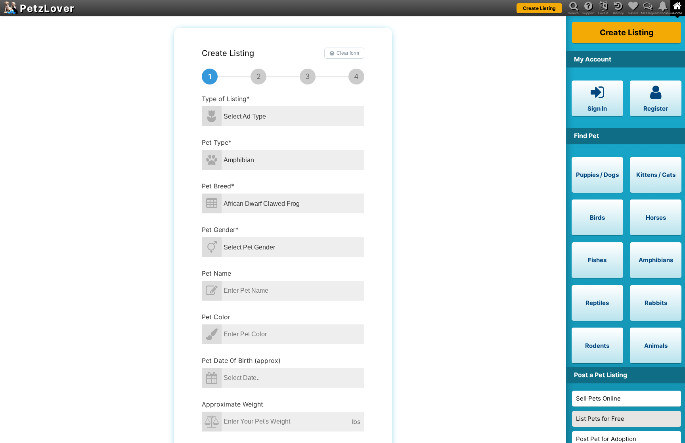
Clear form (348, 53)
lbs (356, 422)
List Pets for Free (600, 418)
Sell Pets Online (598, 398)
